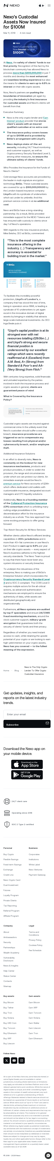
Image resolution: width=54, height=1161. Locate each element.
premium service (11, 483)
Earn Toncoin (35, 1013)
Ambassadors (10, 937)
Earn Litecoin (35, 1028)
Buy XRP (7, 1038)
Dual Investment (10, 885)
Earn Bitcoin (34, 1002)
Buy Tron (7, 1013)
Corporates (34, 854)
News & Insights (10, 965)
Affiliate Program (11, 916)
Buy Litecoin (9, 1043)
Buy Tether (8, 1007)
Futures (6, 890)
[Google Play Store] (27, 774)
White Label (34, 864)
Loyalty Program (11, 895)
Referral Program (11, 911)
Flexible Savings (10, 859)
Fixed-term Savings (12, 864)
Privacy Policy (35, 940)
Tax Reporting (10, 906)
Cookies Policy (35, 945)
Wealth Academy (11, 953)
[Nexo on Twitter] (6, 1060)
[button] (48, 1155)
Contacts (7, 981)
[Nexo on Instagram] (21, 1060)
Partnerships (9, 947)
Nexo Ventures (35, 869)
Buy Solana (8, 1018)
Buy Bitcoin (8, 1002)
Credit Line (8, 875)
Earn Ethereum (35, 1038)
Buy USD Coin (9, 1023)
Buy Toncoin (9, 1028)
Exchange (8, 869)
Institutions (34, 859)
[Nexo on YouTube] (14, 1060)
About (6, 932)
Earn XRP (33, 1007)
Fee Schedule (35, 950)
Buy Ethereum (9, 1033)
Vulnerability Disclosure (9, 959)
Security (7, 942)
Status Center (9, 976)
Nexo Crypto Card (11, 880)
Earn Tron (33, 1033)
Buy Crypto (8, 854)
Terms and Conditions (34, 933)
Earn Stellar (34, 1023)
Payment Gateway (37, 875)
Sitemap (7, 986)
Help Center (8, 971)
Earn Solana (34, 1018)
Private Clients (9, 900)
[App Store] (27, 764)
